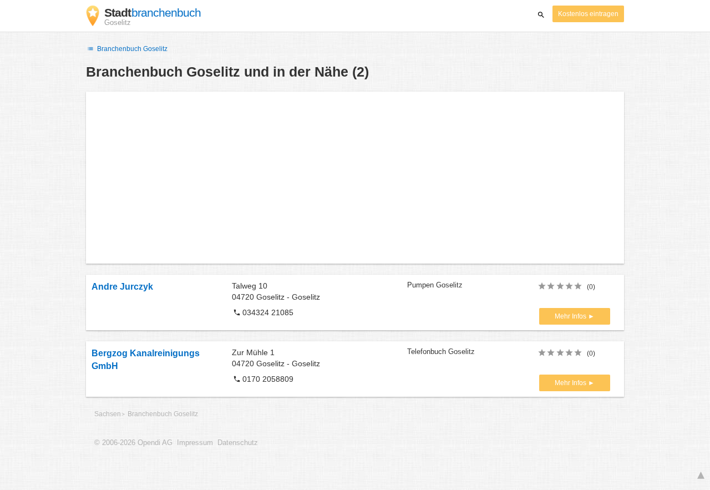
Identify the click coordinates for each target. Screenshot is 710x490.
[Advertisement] (355, 177)
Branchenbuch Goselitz (131, 49)
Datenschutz (237, 443)
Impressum (195, 443)
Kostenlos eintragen (588, 14)
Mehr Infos (571, 316)
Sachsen (107, 414)
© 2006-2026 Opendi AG (133, 443)
